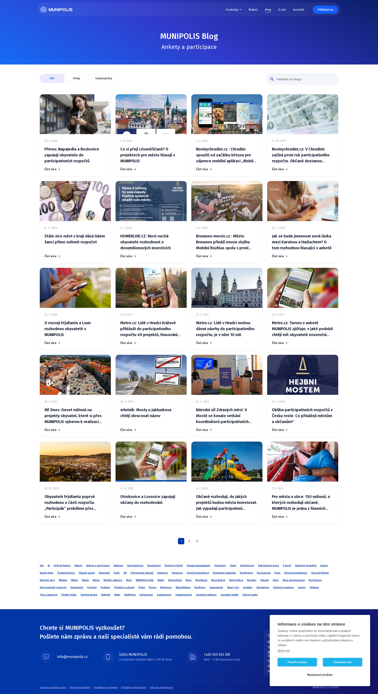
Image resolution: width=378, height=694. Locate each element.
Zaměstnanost (183, 594)
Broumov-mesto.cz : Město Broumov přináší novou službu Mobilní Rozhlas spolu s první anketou (223, 242)
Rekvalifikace (183, 587)
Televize (314, 587)
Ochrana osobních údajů (53, 687)
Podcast (92, 587)
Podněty (105, 587)
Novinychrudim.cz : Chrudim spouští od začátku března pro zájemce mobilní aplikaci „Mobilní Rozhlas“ (226, 155)
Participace (315, 580)
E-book (287, 565)
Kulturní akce (47, 580)
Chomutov (220, 565)
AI (49, 565)
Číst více (50, 169)
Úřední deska (69, 594)
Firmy (76, 78)
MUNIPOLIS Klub (145, 580)
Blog (268, 9)
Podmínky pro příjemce (106, 687)
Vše (52, 78)
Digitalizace (247, 565)
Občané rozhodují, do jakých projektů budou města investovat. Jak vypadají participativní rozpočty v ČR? (226, 502)
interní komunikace (198, 573)
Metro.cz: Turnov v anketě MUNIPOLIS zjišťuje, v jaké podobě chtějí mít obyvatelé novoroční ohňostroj (302, 329)
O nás (282, 9)
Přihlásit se (325, 9)
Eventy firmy (46, 573)
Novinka (251, 580)
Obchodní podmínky (80, 687)
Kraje (277, 573)
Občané (264, 580)
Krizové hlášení (320, 573)
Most (129, 580)
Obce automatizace (293, 580)
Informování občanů (142, 573)
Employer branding (305, 565)
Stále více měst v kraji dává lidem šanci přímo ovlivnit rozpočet (74, 239)
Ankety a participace (98, 565)
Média (74, 580)
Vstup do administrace (161, 687)
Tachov (302, 587)
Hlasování (104, 573)
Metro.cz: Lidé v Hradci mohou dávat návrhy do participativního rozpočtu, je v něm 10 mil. (225, 328)
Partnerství (76, 587)
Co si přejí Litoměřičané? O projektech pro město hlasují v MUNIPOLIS (147, 155)
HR (125, 573)
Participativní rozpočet (53, 587)
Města (96, 580)
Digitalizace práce (268, 565)
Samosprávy (103, 78)
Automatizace (135, 565)
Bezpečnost (154, 565)
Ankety (78, 565)
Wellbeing (129, 594)
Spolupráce (262, 587)
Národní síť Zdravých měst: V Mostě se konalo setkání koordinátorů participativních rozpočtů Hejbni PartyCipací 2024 (225, 416)
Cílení (233, 565)
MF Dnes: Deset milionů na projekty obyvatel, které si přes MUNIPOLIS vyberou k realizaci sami (73, 416)
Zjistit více (284, 650)
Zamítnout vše (343, 662)
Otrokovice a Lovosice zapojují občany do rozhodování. (147, 499)
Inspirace (162, 573)
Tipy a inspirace (48, 594)
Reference (166, 587)
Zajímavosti (146, 594)
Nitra (189, 580)
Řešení (253, 9)
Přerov (152, 587)
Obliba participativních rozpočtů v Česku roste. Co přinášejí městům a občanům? (302, 415)
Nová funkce (218, 580)
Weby (117, 594)
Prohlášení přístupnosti (133, 687)
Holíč (117, 573)
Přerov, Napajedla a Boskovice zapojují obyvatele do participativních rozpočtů (71, 155)
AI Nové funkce (62, 565)
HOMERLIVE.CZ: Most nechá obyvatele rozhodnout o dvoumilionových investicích (145, 242)
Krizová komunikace (295, 573)
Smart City (233, 587)
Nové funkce (236, 580)
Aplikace (118, 565)
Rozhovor (200, 587)
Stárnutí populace (283, 587)
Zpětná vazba (250, 594)
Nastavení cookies (320, 674)
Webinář (105, 594)
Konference (246, 573)
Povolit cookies (297, 662)
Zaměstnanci (164, 594)
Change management (198, 565)
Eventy (324, 565)
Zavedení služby (229, 594)
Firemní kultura (66, 573)
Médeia (63, 580)
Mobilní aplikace (113, 580)
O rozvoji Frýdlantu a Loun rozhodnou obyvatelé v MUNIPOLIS (67, 328)
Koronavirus (264, 573)
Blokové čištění (174, 565)
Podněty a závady (124, 587)
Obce (275, 580)
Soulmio (247, 587)
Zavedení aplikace (206, 594)
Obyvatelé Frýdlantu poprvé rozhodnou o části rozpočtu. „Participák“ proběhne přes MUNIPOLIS (69, 502)
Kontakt (298, 9)
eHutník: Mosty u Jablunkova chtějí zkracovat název (145, 412)
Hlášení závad (87, 573)
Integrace (177, 573)
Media (85, 580)
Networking (175, 580)
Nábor (161, 580)
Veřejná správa (89, 594)
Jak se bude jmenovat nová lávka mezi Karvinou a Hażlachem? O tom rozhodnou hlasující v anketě (302, 242)
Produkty (232, 9)
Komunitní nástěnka (224, 573)
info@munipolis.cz (72, 657)
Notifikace (201, 580)
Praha (141, 587)
